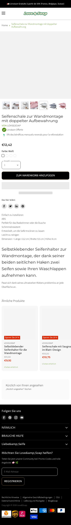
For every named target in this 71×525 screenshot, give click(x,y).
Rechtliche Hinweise (10, 497)
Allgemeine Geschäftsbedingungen (37, 497)
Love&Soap (14, 125)
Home (5, 25)
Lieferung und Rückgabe (34, 500)
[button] (35, 185)
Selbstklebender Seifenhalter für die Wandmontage (15, 350)
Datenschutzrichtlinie (11, 500)
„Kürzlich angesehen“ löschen (18, 389)
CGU (58, 497)
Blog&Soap (53, 500)
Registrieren (13, 481)
